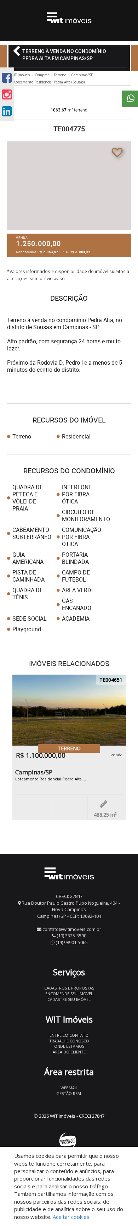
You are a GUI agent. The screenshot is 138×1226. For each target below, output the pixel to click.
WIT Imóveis (20, 74)
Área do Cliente (69, 1052)
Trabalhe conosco (69, 1041)
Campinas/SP (82, 74)
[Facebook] (7, 78)
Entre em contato (69, 1035)
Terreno (60, 74)
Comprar (42, 74)
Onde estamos (69, 1046)
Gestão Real (69, 1093)
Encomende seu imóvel (69, 993)
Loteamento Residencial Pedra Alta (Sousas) (49, 82)
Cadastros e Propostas (69, 988)
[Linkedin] (7, 111)
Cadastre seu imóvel (69, 999)
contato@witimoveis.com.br (71, 929)
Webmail (69, 1087)
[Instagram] (7, 94)
